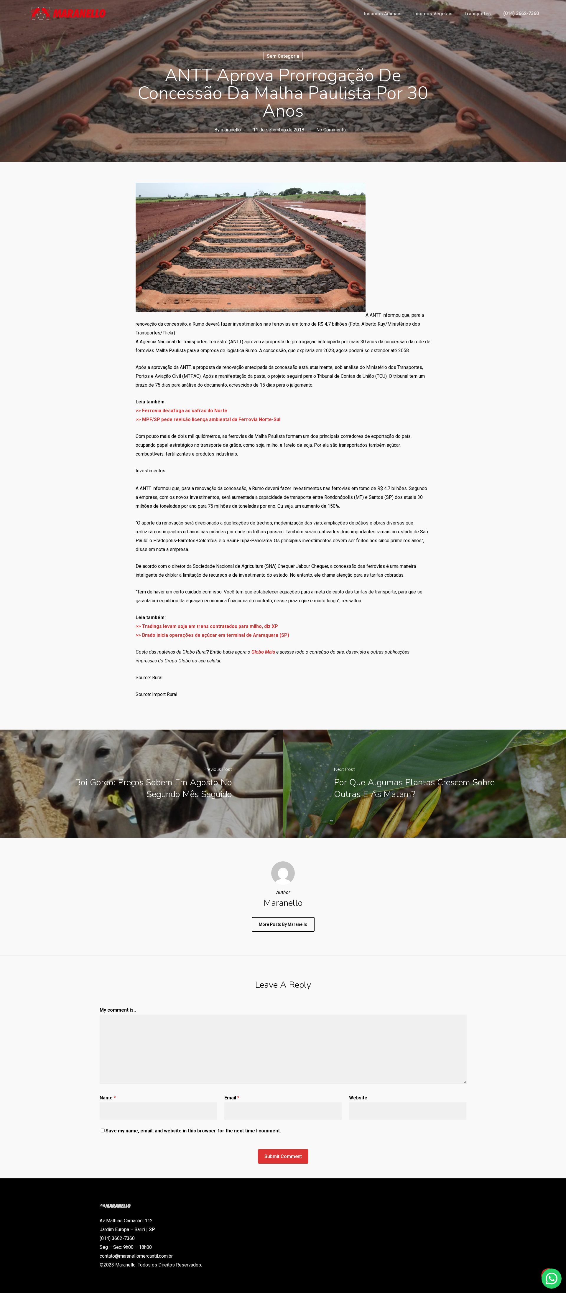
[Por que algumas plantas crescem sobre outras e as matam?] (424, 784)
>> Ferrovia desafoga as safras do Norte (181, 410)
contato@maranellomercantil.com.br (136, 1256)
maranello (231, 130)
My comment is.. (118, 1010)
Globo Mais (263, 652)
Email (231, 1098)
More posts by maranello (283, 924)
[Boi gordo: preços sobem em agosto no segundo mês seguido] (141, 784)
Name (108, 1098)
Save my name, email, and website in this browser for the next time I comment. (193, 1131)
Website (358, 1098)
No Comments (331, 130)
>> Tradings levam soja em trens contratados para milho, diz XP (207, 626)
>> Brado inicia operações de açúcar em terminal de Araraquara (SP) (212, 635)
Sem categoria (283, 56)
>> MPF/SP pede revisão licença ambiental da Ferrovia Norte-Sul (208, 419)
